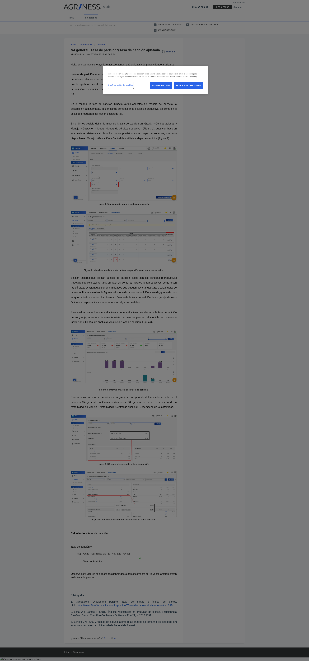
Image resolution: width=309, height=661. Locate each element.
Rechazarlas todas (161, 85)
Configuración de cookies (120, 85)
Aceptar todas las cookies (188, 85)
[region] (155, 80)
